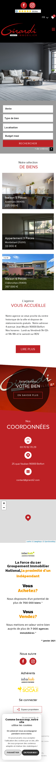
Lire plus (28, 349)
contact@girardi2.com (28, 480)
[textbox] (28, 118)
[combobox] (28, 109)
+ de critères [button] (43, 148)
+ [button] (4, 503)
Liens (46, 741)
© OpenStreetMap (49, 541)
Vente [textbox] (8, 109)
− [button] (4, 507)
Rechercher (28, 143)
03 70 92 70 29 (28, 447)
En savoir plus (28, 395)
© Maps (37, 541)
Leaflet (29, 541)
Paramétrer (13, 752)
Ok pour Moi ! (30, 752)
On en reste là (28, 717)
